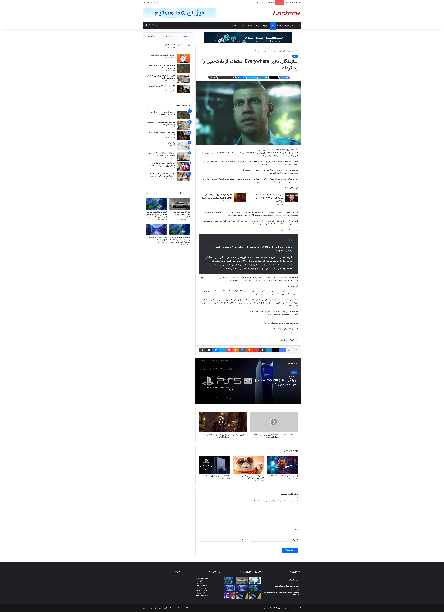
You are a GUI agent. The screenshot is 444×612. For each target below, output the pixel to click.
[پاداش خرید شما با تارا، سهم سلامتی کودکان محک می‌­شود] (229, 595)
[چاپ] (202, 350)
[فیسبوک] (282, 350)
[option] (248, 381)
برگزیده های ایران (201, 580)
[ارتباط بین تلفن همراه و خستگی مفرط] (183, 58)
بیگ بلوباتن (171, 142)
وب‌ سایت (243, 539)
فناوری (250, 25)
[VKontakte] (242, 350)
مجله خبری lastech (291, 332)
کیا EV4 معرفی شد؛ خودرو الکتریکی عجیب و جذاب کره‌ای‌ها (181, 214)
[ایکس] (275, 350)
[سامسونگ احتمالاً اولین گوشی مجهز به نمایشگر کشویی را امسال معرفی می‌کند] (183, 176)
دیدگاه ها (151, 36)
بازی (272, 25)
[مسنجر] (215, 350)
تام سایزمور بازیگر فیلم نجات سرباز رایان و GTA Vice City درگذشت (269, 198)
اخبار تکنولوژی (288, 25)
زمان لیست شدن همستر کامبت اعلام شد (284, 476)
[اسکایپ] (222, 350)
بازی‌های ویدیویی (287, 339)
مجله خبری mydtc (202, 590)
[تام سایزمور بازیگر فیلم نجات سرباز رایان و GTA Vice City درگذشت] (291, 197)
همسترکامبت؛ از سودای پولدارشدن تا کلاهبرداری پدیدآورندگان (252, 477)
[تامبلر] (262, 350)
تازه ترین (169, 36)
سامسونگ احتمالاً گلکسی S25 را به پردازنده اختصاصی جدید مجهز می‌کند (161, 154)
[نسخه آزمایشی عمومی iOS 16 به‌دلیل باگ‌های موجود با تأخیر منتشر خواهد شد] (183, 166)
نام (296, 530)
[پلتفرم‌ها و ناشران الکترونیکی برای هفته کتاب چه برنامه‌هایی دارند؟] (183, 79)
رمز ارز (257, 25)
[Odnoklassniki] (236, 350)
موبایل (242, 25)
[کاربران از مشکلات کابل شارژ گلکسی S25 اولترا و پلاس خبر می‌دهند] (255, 595)
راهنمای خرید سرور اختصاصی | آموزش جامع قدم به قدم (157, 238)
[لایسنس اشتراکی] (183, 48)
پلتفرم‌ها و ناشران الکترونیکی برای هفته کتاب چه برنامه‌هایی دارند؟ (161, 76)
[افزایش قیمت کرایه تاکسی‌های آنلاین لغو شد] (183, 89)
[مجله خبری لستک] (286, 13)
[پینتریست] (256, 350)
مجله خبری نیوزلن (201, 585)
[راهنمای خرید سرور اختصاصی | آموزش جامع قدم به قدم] (156, 229)
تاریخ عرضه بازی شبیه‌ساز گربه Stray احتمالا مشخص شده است (216, 196)
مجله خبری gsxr (202, 588)
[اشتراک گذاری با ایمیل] (208, 350)
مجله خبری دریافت (202, 595)
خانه (298, 25)
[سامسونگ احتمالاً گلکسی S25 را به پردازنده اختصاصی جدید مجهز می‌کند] (183, 156)
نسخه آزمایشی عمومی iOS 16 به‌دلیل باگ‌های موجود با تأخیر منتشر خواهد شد (162, 164)
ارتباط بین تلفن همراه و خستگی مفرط (163, 55)
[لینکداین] (269, 350)
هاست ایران (167, 608)
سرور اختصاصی (148, 608)
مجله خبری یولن (202, 583)
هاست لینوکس (273, 608)
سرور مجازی (283, 608)
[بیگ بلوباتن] (183, 146)
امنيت (279, 25)
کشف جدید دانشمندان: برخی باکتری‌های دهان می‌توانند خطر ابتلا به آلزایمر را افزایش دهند (157, 214)
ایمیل (295, 539)
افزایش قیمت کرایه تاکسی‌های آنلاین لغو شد (162, 87)
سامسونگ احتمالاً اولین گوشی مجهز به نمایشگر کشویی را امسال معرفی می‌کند (162, 174)
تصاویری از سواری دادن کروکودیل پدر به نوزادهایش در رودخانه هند (162, 66)
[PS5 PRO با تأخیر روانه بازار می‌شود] (214, 465)
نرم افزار (234, 25)
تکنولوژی (265, 25)
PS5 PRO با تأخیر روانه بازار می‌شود (218, 476)
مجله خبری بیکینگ (202, 578)
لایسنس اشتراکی (170, 45)
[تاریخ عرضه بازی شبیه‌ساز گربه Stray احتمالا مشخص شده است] (240, 197)
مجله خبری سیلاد (201, 593)
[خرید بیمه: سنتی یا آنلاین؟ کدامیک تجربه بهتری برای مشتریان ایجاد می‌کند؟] (255, 580)
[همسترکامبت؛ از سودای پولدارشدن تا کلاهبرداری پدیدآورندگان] (248, 465)
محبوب (185, 36)
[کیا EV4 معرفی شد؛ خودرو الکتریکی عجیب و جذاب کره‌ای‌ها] (179, 204)
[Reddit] (249, 350)
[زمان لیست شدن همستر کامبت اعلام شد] (282, 465)
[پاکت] (229, 350)
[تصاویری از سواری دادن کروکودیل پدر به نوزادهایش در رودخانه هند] (183, 68)
